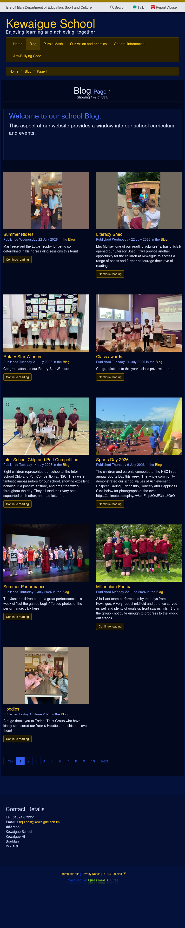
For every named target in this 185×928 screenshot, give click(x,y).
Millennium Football (114, 586)
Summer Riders (18, 234)
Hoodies (11, 708)
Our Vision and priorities (88, 43)
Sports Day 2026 (112, 459)
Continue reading (17, 259)
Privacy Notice (91, 874)
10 (93, 761)
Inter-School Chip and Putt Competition (40, 459)
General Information (129, 43)
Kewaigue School (50, 22)
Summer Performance (24, 586)
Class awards (109, 356)
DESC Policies (113, 874)
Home (17, 43)
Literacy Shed (109, 234)
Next (104, 761)
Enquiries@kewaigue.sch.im (38, 821)
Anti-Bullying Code (27, 55)
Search (120, 7)
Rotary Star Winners (22, 356)
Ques (103, 880)
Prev (10, 761)
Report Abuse (166, 7)
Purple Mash (53, 43)
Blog (33, 43)
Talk (141, 7)
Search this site (69, 874)
